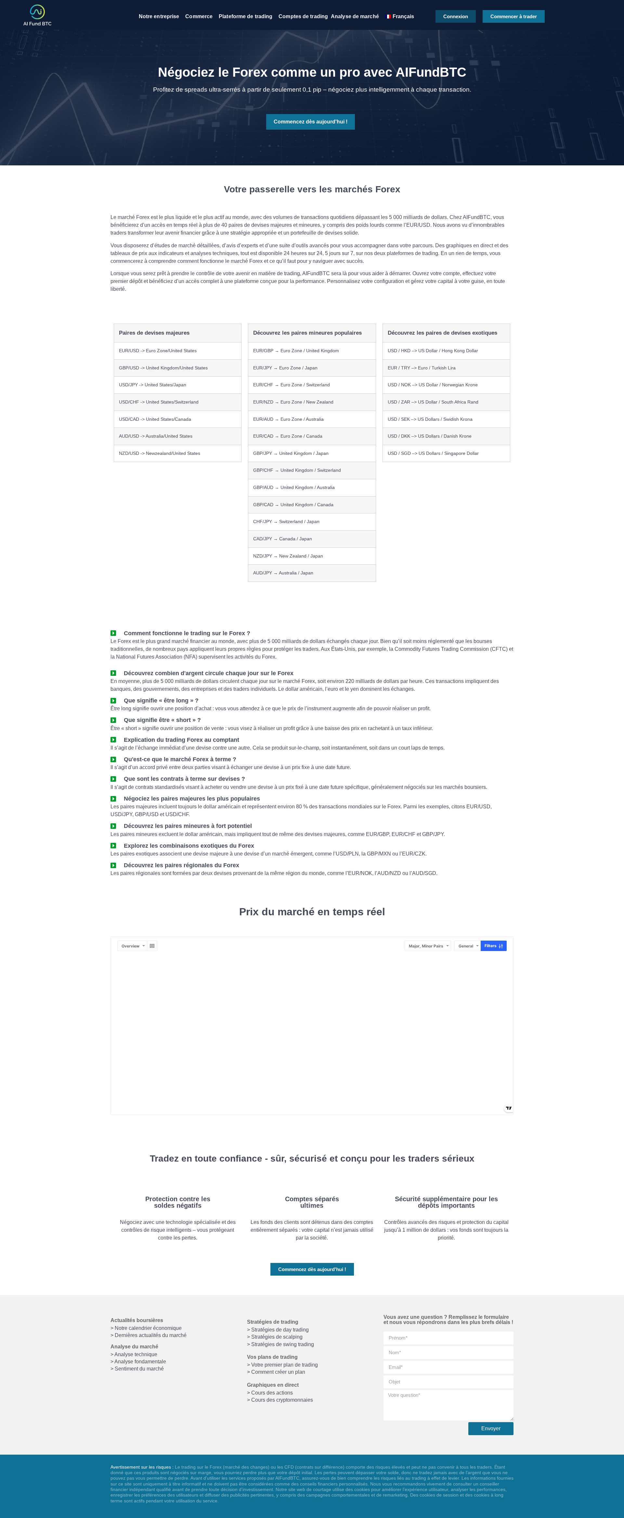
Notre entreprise (159, 16)
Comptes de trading (303, 16)
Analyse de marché (355, 16)
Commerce (199, 16)
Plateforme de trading (245, 16)
